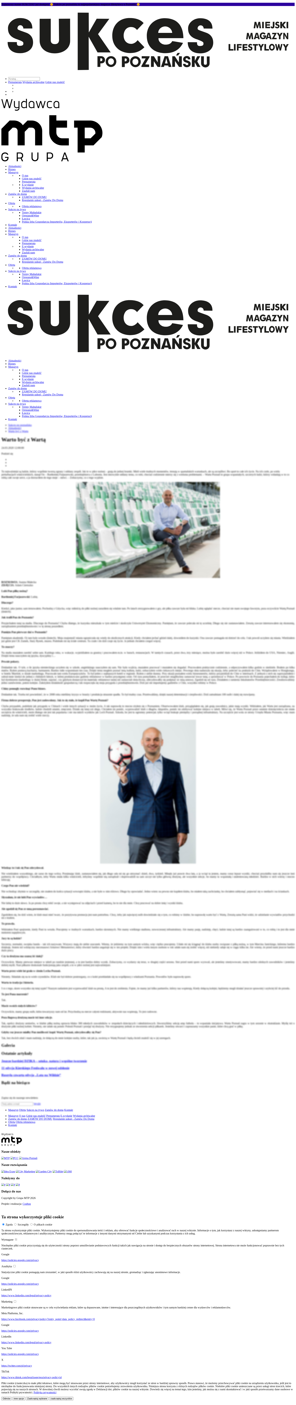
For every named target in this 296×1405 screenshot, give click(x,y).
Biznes (12, 169)
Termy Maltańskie (31, 212)
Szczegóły (23, 1224)
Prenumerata (15, 82)
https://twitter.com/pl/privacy (16, 1365)
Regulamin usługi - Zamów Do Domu (42, 200)
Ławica (26, 218)
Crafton (27, 1203)
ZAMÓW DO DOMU (34, 197)
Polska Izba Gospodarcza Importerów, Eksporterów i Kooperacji (57, 221)
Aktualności (14, 166)
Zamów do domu (17, 194)
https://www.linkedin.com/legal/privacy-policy (26, 1295)
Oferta (11, 203)
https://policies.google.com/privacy (20, 1260)
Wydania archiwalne (33, 82)
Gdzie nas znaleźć (55, 82)
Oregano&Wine (30, 215)
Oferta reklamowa (31, 206)
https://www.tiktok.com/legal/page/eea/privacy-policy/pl (31, 1377)
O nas (25, 175)
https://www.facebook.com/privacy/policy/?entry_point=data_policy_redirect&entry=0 (48, 1319)
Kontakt (12, 224)
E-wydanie (28, 184)
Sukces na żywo (17, 209)
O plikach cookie (43, 1224)
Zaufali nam (28, 190)
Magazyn (13, 172)
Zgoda (9, 1224)
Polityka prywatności (45, 1392)
